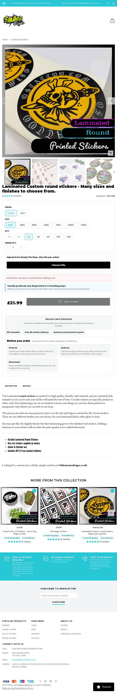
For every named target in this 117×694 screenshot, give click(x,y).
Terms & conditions (11, 688)
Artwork (35, 634)
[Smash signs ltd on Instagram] (50, 681)
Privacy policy (26, 688)
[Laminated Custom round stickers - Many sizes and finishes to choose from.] (98, 506)
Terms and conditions (71, 634)
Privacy (64, 629)
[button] (7, 196)
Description (11, 386)
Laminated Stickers (20, 39)
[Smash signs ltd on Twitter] (45, 681)
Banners (6, 625)
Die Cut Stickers (9, 634)
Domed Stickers (9, 629)
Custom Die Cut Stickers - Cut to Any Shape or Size (20, 532)
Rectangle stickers (58, 531)
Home (5, 39)
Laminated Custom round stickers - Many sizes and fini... (97, 532)
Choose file (58, 265)
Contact (35, 638)
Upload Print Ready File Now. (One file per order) (33, 257)
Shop (33, 629)
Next (114, 172)
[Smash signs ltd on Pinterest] (56, 681)
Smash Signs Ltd (25, 685)
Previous (3, 172)
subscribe (58, 602)
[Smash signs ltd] (13, 20)
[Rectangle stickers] (58, 506)
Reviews (27, 386)
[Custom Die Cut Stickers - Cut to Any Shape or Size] (19, 506)
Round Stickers (9, 638)
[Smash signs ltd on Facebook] (40, 681)
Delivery (64, 625)
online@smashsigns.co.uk (24, 660)
